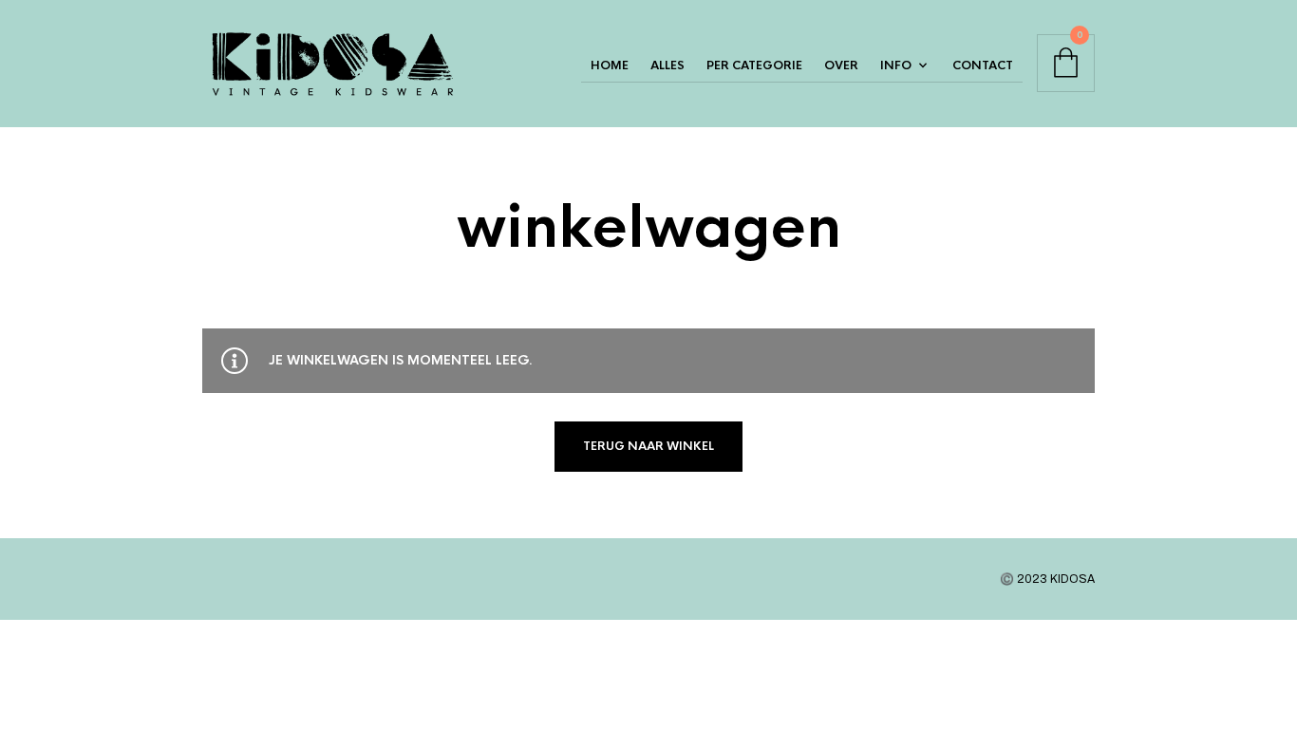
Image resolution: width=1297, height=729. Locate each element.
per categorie (754, 65)
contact (982, 65)
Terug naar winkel (648, 446)
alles (667, 65)
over (841, 65)
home (610, 65)
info (896, 65)
